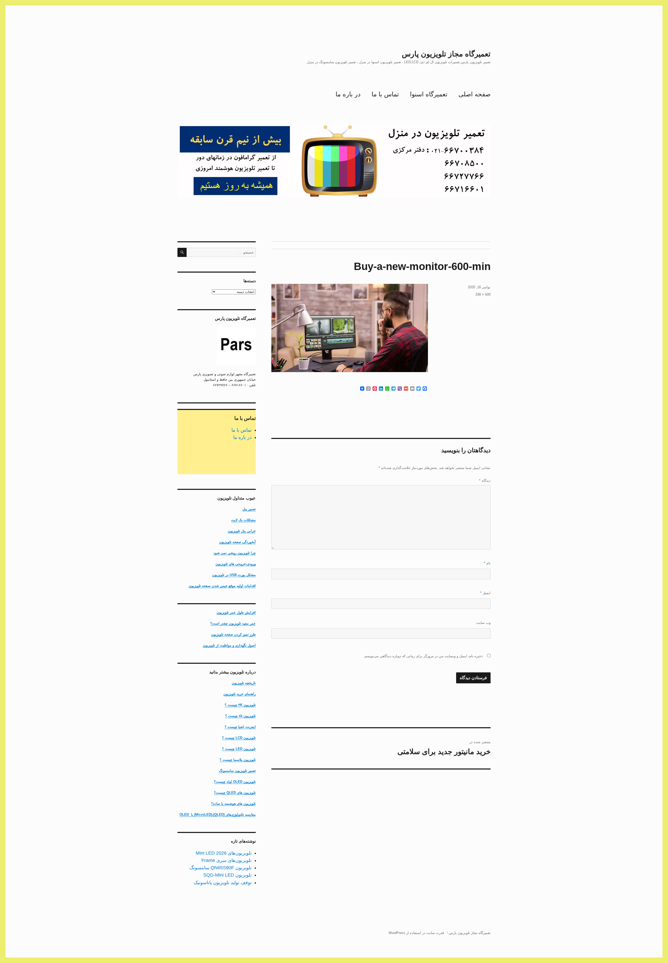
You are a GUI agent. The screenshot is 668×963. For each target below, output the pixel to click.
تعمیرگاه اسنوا (429, 94)
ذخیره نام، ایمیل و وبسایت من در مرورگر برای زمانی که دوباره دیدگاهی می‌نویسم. (423, 656)
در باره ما (348, 94)
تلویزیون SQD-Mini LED (227, 875)
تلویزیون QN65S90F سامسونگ (220, 867)
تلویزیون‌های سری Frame (226, 860)
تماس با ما (385, 94)
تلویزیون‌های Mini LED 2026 (224, 853)
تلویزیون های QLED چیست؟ (235, 793)
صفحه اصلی (474, 94)
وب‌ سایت (483, 623)
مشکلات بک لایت (243, 520)
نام (487, 563)
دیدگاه (485, 481)
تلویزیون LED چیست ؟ (239, 749)
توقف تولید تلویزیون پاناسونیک (223, 882)
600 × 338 (483, 294)
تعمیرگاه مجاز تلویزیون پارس (446, 54)
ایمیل (485, 593)
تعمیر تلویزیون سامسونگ (237, 771)
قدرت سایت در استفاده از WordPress (416, 933)
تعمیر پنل (249, 509)
